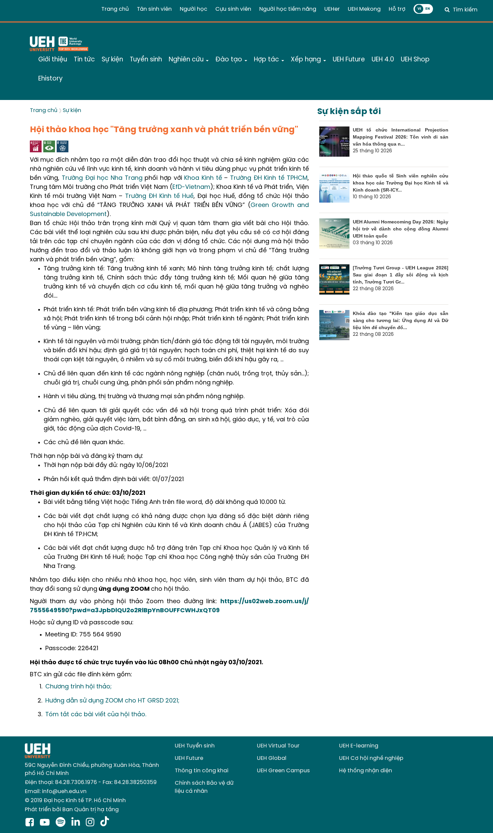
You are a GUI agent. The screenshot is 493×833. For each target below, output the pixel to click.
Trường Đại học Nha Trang (102, 178)
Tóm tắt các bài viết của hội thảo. (95, 715)
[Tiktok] (104, 823)
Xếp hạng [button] (307, 59)
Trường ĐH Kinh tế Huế (159, 196)
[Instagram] (91, 823)
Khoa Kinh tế (203, 178)
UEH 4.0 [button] (383, 59)
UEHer (332, 9)
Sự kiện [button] (112, 59)
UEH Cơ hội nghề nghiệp (371, 758)
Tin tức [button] (84, 59)
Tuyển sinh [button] (146, 59)
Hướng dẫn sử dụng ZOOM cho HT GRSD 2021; (113, 701)
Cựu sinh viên (233, 9)
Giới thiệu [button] (52, 59)
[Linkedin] (77, 823)
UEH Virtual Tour (278, 746)
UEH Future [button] (349, 59)
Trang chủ (115, 9)
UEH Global (271, 758)
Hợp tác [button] (267, 59)
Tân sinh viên (154, 9)
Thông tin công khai (201, 771)
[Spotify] (62, 823)
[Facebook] (31, 823)
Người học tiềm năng (287, 9)
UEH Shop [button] (415, 59)
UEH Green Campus (283, 771)
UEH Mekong (364, 9)
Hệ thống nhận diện (365, 771)
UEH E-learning (358, 746)
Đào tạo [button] (229, 59)
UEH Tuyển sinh (195, 746)
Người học (193, 9)
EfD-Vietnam (191, 187)
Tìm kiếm (465, 10)
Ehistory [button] (50, 78)
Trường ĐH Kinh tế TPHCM (269, 178)
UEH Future (189, 758)
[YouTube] (46, 823)
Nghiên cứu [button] (187, 59)
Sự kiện (72, 110)
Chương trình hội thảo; (79, 687)
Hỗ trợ (397, 9)
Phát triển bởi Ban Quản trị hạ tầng (72, 810)
